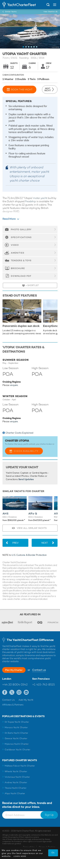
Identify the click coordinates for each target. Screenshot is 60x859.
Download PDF (21, 276)
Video (15, 245)
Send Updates (26, 479)
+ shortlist (32, 285)
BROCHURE (18, 268)
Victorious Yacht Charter (17, 776)
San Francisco (41, 678)
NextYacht (47, 89)
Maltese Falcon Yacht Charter (20, 765)
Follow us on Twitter (11, 692)
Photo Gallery (21, 229)
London (6, 678)
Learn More (20, 856)
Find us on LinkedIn (26, 692)
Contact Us (8, 699)
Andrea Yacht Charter (16, 782)
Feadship (30, 201)
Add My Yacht (25, 699)
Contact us (39, 670)
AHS (5, 513)
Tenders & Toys (21, 260)
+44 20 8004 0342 (14, 684)
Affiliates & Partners (12, 704)
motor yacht (40, 198)
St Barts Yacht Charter (16, 732)
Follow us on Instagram (19, 692)
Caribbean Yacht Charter (17, 749)
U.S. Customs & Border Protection (29, 554)
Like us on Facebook (4, 692)
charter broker (46, 444)
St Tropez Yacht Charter (17, 721)
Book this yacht (21, 89)
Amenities (17, 252)
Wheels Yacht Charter (16, 771)
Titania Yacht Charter (15, 787)
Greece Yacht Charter (16, 738)
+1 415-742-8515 (43, 684)
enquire (14, 385)
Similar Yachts (10, 12)
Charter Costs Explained (19, 432)
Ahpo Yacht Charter (15, 793)
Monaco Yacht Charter (16, 727)
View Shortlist (51, 12)
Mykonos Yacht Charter (16, 743)
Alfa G (32, 513)
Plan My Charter (13, 669)
